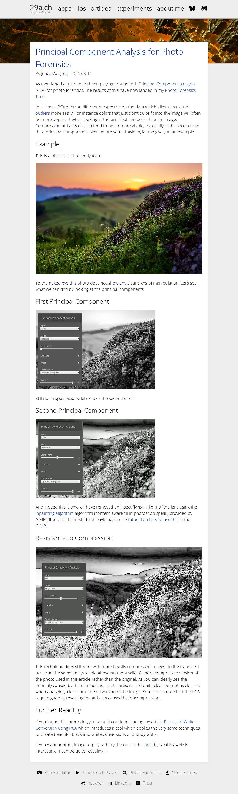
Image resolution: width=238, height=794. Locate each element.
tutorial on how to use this (153, 519)
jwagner (95, 783)
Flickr (147, 783)
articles (101, 8)
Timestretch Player (99, 772)
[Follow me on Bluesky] (192, 9)
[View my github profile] (204, 8)
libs (81, 8)
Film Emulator (57, 772)
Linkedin (123, 783)
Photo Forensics (145, 772)
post (148, 744)
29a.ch (41, 7)
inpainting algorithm (55, 513)
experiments (134, 8)
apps (65, 8)
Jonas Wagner (54, 73)
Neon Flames (184, 772)
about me (170, 8)
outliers (43, 113)
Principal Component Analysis (167, 84)
